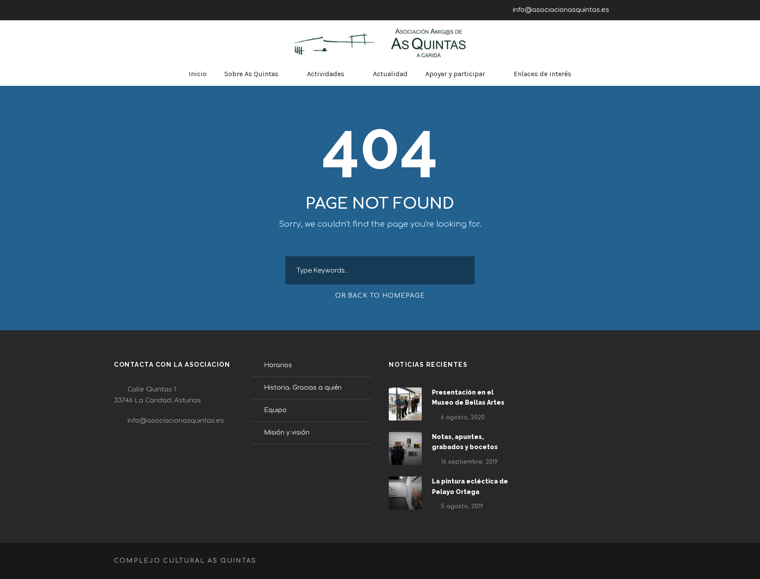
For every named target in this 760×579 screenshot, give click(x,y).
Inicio (198, 74)
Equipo (275, 410)
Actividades (325, 74)
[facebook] (627, 10)
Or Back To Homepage (380, 295)
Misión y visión (287, 432)
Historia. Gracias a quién (303, 387)
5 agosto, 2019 (462, 506)
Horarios (278, 365)
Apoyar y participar (455, 74)
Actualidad (390, 74)
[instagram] (643, 10)
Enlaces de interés (542, 74)
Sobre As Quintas (251, 74)
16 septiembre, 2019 (469, 462)
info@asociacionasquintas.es (561, 10)
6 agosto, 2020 (463, 417)
